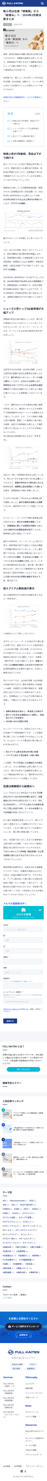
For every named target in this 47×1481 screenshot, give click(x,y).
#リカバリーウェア (12, 1243)
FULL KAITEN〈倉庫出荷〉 (8, 1406)
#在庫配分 (24, 1256)
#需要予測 (34, 1272)
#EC (14, 1205)
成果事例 (30, 1369)
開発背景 (29, 1388)
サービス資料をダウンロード (25, 1326)
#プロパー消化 (10, 1239)
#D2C (32, 1201)
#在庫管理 (22, 1251)
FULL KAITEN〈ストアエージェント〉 (11, 1414)
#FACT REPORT (28, 1205)
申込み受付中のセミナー (34, 1432)
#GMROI (7, 1209)
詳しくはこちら (23, 1069)
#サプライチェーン (12, 1222)
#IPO (27, 1209)
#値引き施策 (36, 1247)
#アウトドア (28, 1213)
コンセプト (30, 1384)
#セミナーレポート (32, 1226)
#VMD (6, 1213)
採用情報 (18, 1466)
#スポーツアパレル (12, 1226)
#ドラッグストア (11, 1234)
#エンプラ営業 (26, 1217)
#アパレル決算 (10, 1217)
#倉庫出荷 (8, 1247)
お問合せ (23, 1335)
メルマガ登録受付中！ (15, 903)
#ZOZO (16, 1213)
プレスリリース (31, 1412)
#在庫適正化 (9, 1256)
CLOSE (37, 113)
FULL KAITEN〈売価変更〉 (8, 1392)
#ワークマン (29, 1243)
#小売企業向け (10, 1260)
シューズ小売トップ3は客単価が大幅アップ (26, 130)
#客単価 (36, 1256)
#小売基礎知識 (27, 1260)
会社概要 (6, 1466)
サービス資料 (30, 1445)
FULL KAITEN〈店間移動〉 (8, 1399)
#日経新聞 (18, 1264)
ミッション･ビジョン (34, 1393)
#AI (5, 1201)
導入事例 (16, 1369)
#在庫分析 (8, 1251)
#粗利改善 (8, 1268)
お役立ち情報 (30, 1450)
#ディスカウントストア (26, 1230)
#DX (6, 1205)
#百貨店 (30, 1264)
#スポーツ (28, 1222)
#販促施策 (8, 1272)
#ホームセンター (27, 1239)
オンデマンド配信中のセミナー (34, 1439)
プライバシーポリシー (35, 1466)
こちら (30, 633)
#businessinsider (18, 1201)
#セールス (8, 1230)
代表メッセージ (31, 1397)
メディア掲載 (30, 1417)
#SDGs (36, 1209)
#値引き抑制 (21, 1247)
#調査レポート (24, 1268)
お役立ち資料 (17, 1364)
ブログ (32, 1364)
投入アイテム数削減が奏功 (23, 136)
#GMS (18, 1209)
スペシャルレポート (33, 1455)
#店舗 (7, 1264)
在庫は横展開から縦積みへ (23, 141)
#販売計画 (21, 1272)
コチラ (5, 1298)
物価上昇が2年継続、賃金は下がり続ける (26, 122)
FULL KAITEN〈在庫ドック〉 (9, 1385)
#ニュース (27, 1234)
